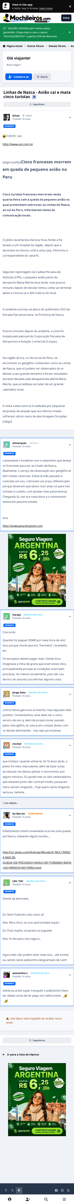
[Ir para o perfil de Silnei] (6, 117)
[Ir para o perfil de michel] (6, 745)
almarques (19, 443)
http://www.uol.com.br (18, 144)
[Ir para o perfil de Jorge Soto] (6, 694)
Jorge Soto (19, 692)
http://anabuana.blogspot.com (23, 526)
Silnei (16, 115)
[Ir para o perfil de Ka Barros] (6, 815)
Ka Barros (18, 813)
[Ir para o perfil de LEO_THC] (6, 882)
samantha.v (20, 973)
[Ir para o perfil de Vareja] (6, 616)
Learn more (7, 6)
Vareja (16, 614)
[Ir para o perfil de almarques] (6, 444)
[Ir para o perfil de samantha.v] (6, 974)
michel (16, 743)
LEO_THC (17, 881)
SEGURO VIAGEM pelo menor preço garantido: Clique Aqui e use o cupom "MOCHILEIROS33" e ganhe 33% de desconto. (30, 32)
